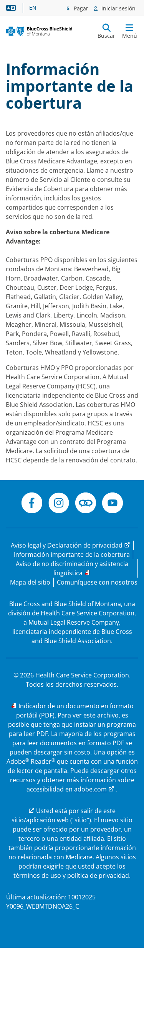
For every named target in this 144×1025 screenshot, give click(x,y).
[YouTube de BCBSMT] (112, 504)
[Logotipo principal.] (39, 31)
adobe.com (90, 789)
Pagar (80, 8)
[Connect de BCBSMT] (85, 504)
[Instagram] (58, 504)
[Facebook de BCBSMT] (32, 504)
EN (32, 7)
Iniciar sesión (118, 8)
